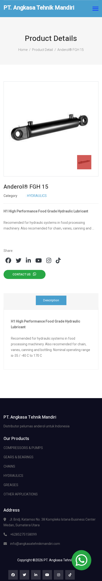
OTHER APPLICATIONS (21, 494)
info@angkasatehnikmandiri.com (35, 544)
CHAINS (9, 466)
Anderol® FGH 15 (70, 50)
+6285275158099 (23, 534)
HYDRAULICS (13, 476)
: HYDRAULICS (25, 196)
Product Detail (42, 50)
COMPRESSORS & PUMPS (23, 448)
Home (23, 50)
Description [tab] (51, 300)
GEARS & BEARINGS (18, 457)
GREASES (11, 485)
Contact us (23, 274)
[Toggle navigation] (95, 9)
